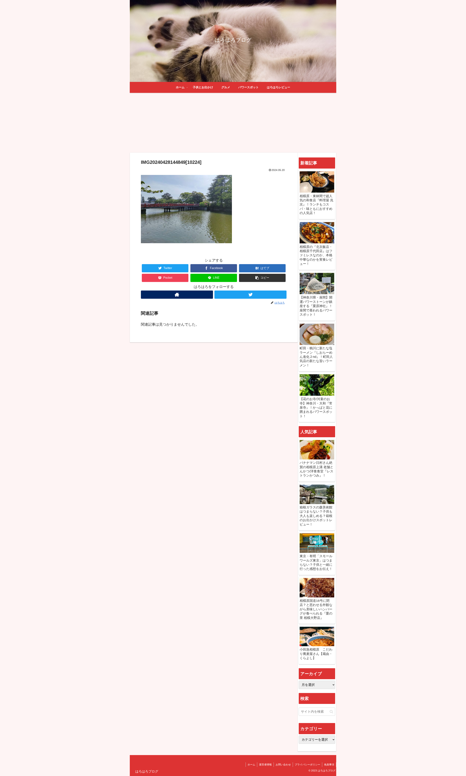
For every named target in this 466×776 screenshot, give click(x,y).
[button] (262, 278)
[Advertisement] (233, 122)
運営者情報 (265, 764)
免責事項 (329, 764)
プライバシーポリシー (307, 764)
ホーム (251, 764)
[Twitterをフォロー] (250, 295)
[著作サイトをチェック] (177, 295)
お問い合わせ (283, 764)
